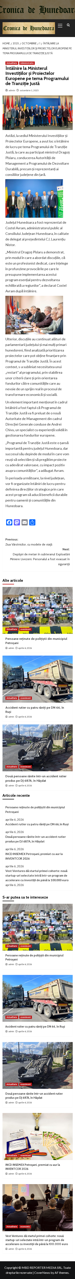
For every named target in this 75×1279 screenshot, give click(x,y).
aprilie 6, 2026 (25, 648)
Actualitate (12, 63)
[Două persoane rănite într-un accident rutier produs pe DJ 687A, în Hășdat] (37, 747)
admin (12, 90)
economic (25, 1226)
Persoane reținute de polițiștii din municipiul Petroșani (35, 809)
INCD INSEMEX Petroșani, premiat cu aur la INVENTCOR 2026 (34, 856)
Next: (40, 556)
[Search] (68, 25)
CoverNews (42, 1272)
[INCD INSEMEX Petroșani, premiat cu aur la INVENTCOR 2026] (37, 1136)
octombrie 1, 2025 (29, 90)
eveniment (25, 629)
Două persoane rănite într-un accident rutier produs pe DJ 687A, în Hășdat (35, 839)
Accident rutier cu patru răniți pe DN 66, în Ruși (37, 824)
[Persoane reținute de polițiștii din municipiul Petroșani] (37, 610)
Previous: (28, 542)
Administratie (27, 63)
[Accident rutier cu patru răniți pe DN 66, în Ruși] (37, 679)
